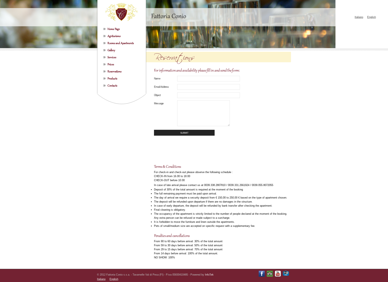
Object (157, 95)
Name (157, 78)
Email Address (161, 86)
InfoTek (209, 274)
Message (158, 103)
